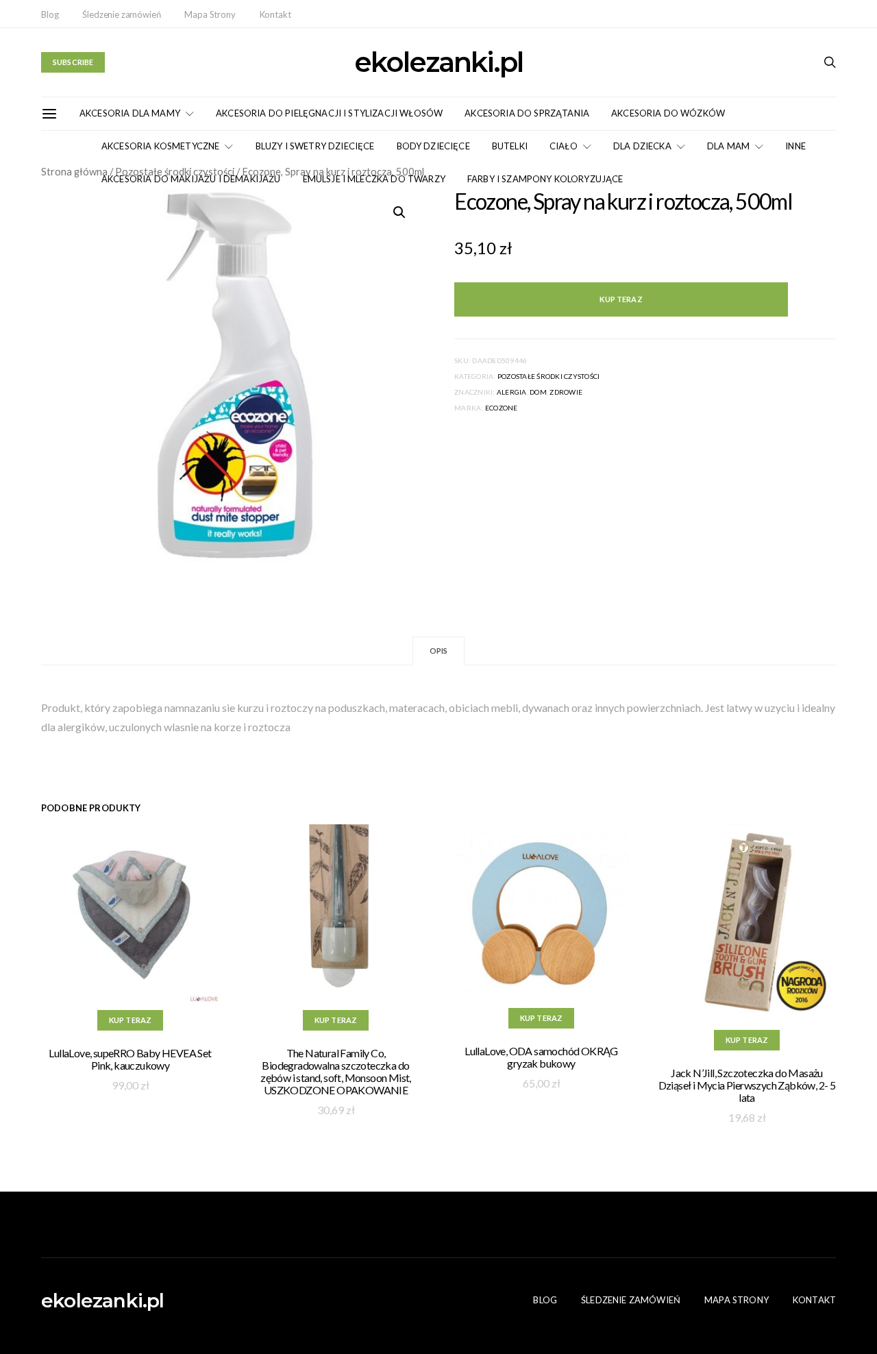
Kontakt (275, 14)
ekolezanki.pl (438, 62)
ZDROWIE (565, 392)
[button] (399, 212)
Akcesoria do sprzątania (527, 113)
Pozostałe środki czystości (548, 376)
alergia (512, 392)
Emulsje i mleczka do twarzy (374, 178)
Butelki (510, 145)
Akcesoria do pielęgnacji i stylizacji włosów (329, 113)
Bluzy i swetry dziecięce (315, 145)
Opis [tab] (439, 650)
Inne (795, 145)
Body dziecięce (433, 145)
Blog (49, 14)
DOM (538, 392)
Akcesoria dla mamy (129, 113)
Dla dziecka (642, 145)
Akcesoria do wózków (668, 113)
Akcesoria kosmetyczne (160, 145)
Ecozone (501, 408)
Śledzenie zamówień (121, 14)
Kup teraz (621, 299)
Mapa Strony (209, 14)
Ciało (563, 145)
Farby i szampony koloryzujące (545, 178)
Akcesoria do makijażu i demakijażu (191, 178)
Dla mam (728, 145)
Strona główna (74, 171)
